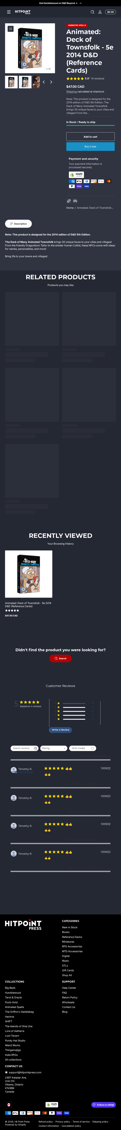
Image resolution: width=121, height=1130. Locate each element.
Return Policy (70, 997)
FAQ (64, 992)
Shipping (71, 91)
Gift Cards (68, 970)
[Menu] (9, 12)
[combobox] (53, 748)
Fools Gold (11, 1002)
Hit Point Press (22, 1121)
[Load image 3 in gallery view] (39, 82)
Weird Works (12, 1045)
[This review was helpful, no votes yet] (101, 784)
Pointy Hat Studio (15, 1040)
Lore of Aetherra (14, 1031)
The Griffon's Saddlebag (19, 1011)
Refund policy (46, 1121)
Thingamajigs (13, 1050)
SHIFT (8, 1021)
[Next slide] (51, 82)
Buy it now (90, 146)
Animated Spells (77, 25)
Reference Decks (72, 936)
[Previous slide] (43, 82)
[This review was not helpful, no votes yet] (107, 784)
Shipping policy (100, 1121)
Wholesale (68, 1002)
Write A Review (60, 730)
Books (65, 932)
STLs (65, 965)
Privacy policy (62, 1121)
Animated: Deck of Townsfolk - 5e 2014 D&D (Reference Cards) (28, 604)
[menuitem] (89, 927)
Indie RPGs (11, 1054)
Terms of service (81, 1121)
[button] (92, 12)
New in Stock (70, 927)
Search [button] (62, 658)
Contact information (49, 1125)
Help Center (69, 987)
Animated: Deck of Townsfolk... (95, 207)
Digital (66, 956)
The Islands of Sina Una (18, 1026)
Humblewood (13, 992)
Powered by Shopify (15, 1124)
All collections (13, 1059)
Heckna (9, 1016)
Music (65, 960)
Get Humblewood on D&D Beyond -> (58, 3)
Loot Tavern (12, 1035)
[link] (85, 79)
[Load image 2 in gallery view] (25, 82)
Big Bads (10, 987)
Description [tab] (20, 223)
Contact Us (68, 1007)
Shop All (67, 975)
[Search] (92, 12)
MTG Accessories (72, 951)
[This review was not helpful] (107, 811)
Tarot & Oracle (13, 997)
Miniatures (68, 941)
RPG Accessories (72, 946)
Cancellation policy (71, 1125)
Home (69, 207)
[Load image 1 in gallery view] (11, 82)
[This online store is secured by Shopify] (90, 175)
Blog (64, 1011)
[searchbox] (22, 748)
